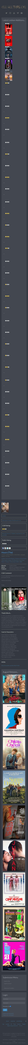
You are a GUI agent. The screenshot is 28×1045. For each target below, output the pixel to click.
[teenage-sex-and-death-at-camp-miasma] (14, 889)
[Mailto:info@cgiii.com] (21, 13)
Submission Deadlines (9, 988)
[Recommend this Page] (10, 548)
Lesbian (4, 515)
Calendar (13, 1021)
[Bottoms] (8, 361)
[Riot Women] (8, 40)
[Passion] (8, 397)
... (4, 986)
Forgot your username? (8, 1015)
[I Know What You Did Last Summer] (8, 52)
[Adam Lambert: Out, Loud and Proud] (8, 207)
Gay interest (19, 533)
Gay (3, 1024)
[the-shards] (14, 688)
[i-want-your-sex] (14, 956)
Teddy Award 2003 (14, 561)
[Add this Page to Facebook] (3, 548)
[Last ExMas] (8, 111)
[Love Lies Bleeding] (8, 253)
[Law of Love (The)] (8, 432)
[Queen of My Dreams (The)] (8, 290)
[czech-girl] (14, 753)
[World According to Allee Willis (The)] (8, 230)
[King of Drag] (8, 64)
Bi (11, 1024)
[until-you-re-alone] (14, 822)
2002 (21, 561)
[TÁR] (8, 338)
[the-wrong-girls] (14, 923)
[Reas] (8, 242)
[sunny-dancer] (14, 787)
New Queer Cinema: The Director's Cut (11, 520)
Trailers (24, 1024)
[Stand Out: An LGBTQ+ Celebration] (8, 420)
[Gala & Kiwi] (8, 171)
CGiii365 (13, 533)
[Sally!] (8, 88)
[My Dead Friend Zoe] (8, 100)
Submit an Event (7, 983)
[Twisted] (8, 29)
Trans (14, 1024)
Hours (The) (7, 552)
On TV (20, 1025)
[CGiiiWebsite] (14, 13)
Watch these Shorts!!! (12, 1025)
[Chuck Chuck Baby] (8, 182)
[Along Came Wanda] (8, 480)
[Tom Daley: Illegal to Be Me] (8, 385)
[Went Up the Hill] (8, 159)
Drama (7, 561)
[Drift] (8, 267)
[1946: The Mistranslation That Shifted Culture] (8, 326)
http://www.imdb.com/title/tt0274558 (10, 665)
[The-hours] (5, 507)
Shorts (19, 1024)
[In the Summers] (8, 148)
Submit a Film (7, 981)
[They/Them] (8, 491)
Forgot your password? (8, 1013)
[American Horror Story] (8, 372)
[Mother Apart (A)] (8, 75)
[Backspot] (8, 278)
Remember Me (6, 1006)
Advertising (19, 1021)
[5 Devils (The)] (8, 349)
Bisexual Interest (6, 533)
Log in (5, 1010)
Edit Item (3, 502)
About (7, 1021)
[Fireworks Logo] (14, 6)
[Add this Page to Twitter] (7, 548)
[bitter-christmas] (14, 720)
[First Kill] (8, 468)
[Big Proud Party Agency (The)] (8, 409)
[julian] (14, 855)
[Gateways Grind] (8, 445)
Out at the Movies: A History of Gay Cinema (16, 558)
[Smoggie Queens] (8, 123)
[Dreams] (8, 135)
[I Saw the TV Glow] (8, 194)
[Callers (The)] (8, 219)
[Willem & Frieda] (8, 313)
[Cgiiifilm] (6, 13)
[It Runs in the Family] (8, 456)
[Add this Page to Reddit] (5, 548)
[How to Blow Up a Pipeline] (8, 301)
